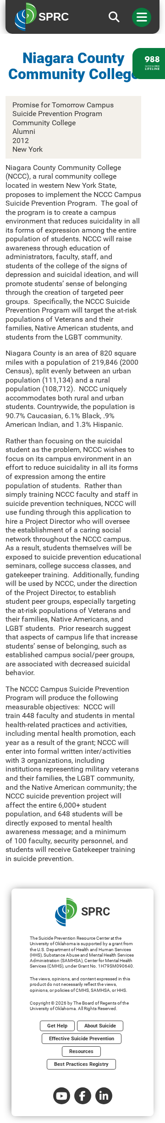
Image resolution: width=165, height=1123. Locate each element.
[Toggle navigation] (141, 17)
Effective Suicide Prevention (81, 1039)
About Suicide (100, 1026)
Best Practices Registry (81, 1064)
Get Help (57, 1026)
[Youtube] (61, 1095)
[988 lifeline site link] (148, 63)
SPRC (95, 911)
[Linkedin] (103, 1095)
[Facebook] (82, 1095)
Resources (81, 1051)
